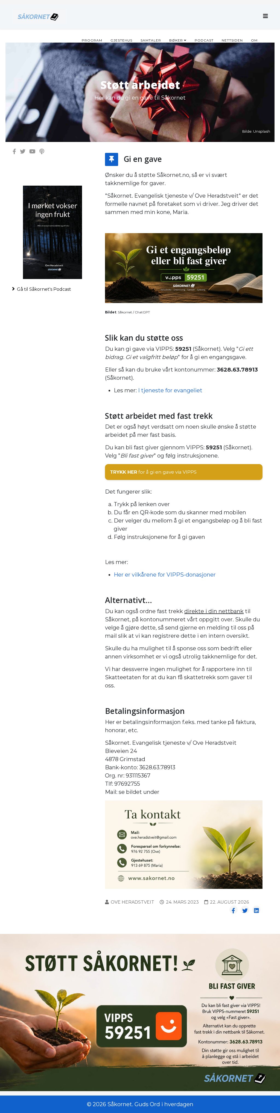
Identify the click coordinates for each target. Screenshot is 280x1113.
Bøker (176, 40)
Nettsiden (232, 40)
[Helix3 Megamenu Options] (265, 16)
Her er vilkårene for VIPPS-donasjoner (165, 574)
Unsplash (261, 131)
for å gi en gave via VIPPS (153, 472)
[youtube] (32, 151)
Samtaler (151, 40)
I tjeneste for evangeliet (170, 390)
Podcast (204, 40)
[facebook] (14, 151)
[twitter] (22, 151)
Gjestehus (121, 40)
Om (254, 40)
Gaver (88, 65)
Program (92, 40)
